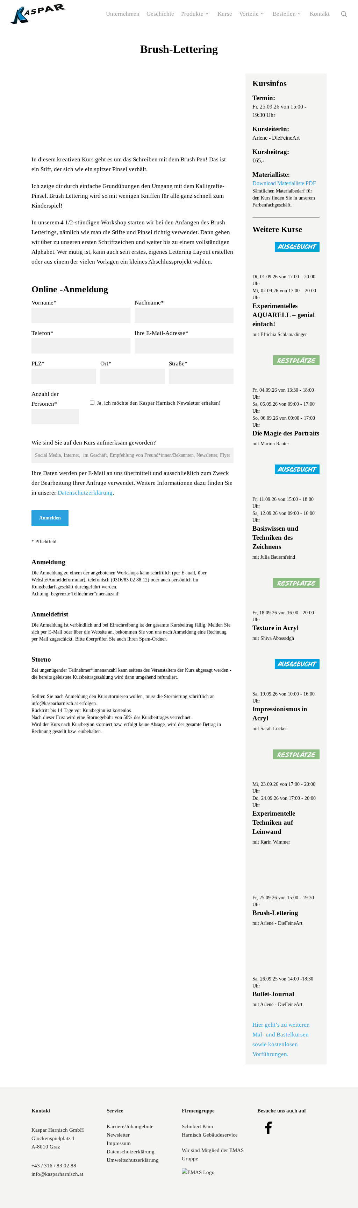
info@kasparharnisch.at (57, 1174)
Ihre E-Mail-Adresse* (161, 333)
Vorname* (44, 302)
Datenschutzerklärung (85, 492)
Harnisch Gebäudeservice (210, 1135)
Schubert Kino (197, 1126)
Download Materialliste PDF (284, 183)
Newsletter (118, 1135)
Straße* (178, 363)
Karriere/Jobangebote (130, 1126)
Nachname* (149, 302)
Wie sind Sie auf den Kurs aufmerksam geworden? (93, 442)
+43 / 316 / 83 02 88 (53, 1165)
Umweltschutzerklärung (133, 1160)
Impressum (119, 1143)
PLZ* (38, 363)
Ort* (106, 363)
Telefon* (42, 333)
